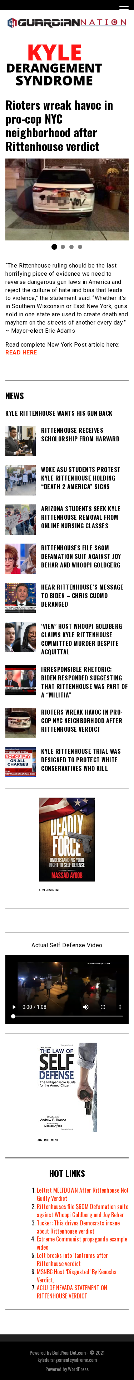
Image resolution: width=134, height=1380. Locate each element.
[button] (54, 247)
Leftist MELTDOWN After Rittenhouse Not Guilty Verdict (83, 1194)
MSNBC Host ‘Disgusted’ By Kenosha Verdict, (76, 1275)
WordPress (78, 1369)
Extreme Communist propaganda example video (82, 1243)
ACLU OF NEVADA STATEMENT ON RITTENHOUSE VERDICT (72, 1291)
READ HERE (21, 352)
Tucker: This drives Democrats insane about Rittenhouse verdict (78, 1227)
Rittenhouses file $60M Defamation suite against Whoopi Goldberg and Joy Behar (82, 1210)
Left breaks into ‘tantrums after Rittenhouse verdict (72, 1259)
